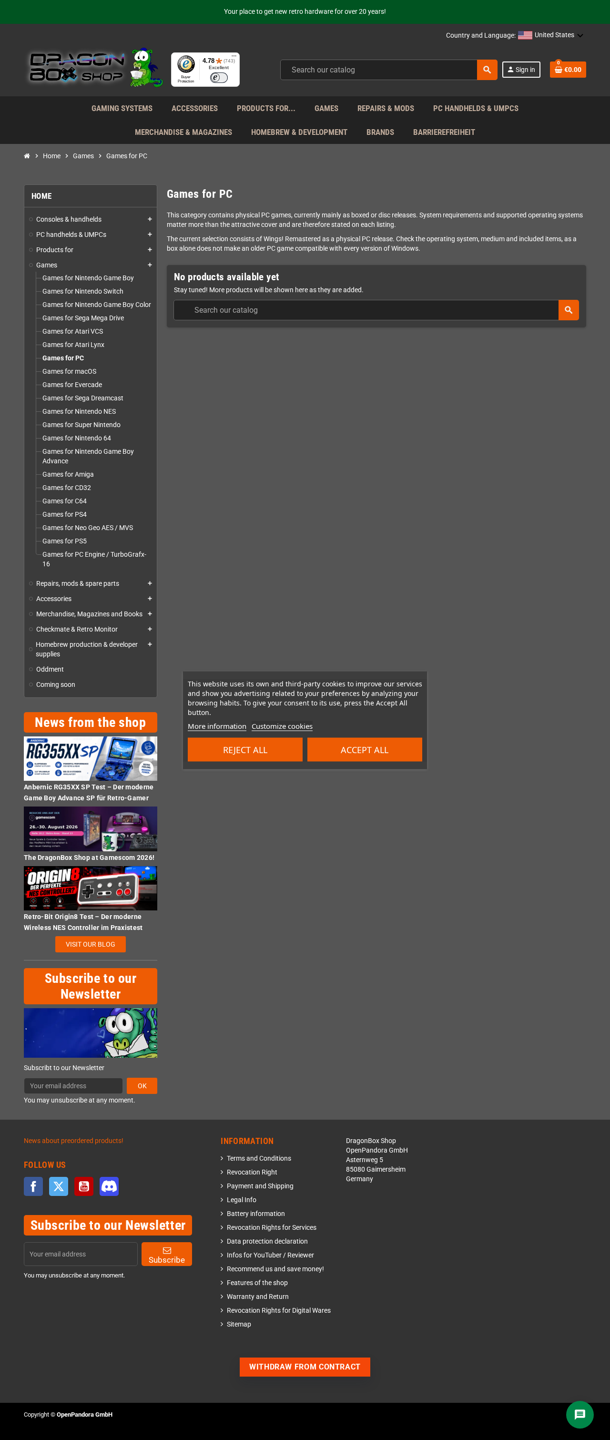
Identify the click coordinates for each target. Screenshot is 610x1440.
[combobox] (389, 70)
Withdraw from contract (305, 1366)
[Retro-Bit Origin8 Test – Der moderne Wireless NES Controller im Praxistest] (90, 888)
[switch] (219, 77)
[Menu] (234, 58)
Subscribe (167, 1260)
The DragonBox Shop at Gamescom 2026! (89, 857)
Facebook (33, 1186)
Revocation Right (252, 1172)
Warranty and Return (258, 1297)
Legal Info (241, 1200)
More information (217, 725)
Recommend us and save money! (275, 1269)
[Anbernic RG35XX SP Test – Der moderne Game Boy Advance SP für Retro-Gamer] (90, 758)
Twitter (58, 1186)
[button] (551, 36)
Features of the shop (257, 1283)
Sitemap (239, 1324)
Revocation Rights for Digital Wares (279, 1311)
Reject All (245, 749)
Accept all (364, 749)
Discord (109, 1186)
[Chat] (580, 1415)
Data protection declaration (267, 1241)
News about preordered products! (73, 1141)
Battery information (256, 1214)
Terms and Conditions (259, 1158)
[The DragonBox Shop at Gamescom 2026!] (90, 829)
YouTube (83, 1186)
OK (142, 1086)
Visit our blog (90, 944)
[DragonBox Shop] (93, 69)
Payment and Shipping (260, 1186)
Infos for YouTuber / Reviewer (270, 1255)
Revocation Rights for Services (271, 1228)
